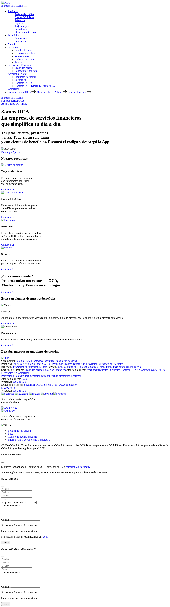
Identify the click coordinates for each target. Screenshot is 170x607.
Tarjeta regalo (22, 26)
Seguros (19, 23)
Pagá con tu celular (25, 59)
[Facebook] (7, 393)
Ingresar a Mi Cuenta (12, 5)
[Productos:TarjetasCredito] (12, 164)
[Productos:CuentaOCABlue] (12, 192)
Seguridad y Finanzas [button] (19, 65)
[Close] (2, 462)
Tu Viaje (138, 366)
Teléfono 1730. (50, 384)
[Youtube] (34, 393)
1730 (24, 378)
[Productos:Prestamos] (8, 220)
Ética (10, 433)
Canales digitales (23, 50)
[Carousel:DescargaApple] (85, 410)
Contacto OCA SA (25, 82)
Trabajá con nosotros (66, 361)
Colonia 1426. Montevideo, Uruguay (35, 361)
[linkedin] (47, 393)
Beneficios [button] (13, 35)
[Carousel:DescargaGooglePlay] (85, 407)
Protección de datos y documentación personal (25, 375)
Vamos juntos (22, 56)
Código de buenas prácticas (22, 436)
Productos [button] (13, 11)
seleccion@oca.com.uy (78, 466)
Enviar (6, 542)
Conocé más (7, 189)
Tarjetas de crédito (24, 14)
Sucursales (20, 79)
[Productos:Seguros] (6, 247)
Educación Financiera (26, 70)
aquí (45, 536)
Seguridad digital (23, 68)
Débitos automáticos (25, 53)
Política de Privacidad (19, 430)
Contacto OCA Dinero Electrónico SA (35, 85)
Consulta (6, 519)
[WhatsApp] (59, 393)
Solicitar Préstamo (77, 92)
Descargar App (9, 152)
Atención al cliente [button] (18, 73)
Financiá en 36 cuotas (26, 32)
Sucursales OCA (33, 384)
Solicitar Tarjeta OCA (19, 92)
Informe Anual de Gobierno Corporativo (29, 439)
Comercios (13, 88)
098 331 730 (19, 381)
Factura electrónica (60, 375)
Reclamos (76, 375)
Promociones (21, 38)
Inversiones (21, 29)
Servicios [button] (13, 47)
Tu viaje (19, 62)
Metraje (12, 44)
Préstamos (20, 20)
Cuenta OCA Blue (24, 17)
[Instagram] (22, 393)
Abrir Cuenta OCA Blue (49, 92)
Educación (20, 41)
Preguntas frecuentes (25, 76)
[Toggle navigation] (25, 6)
